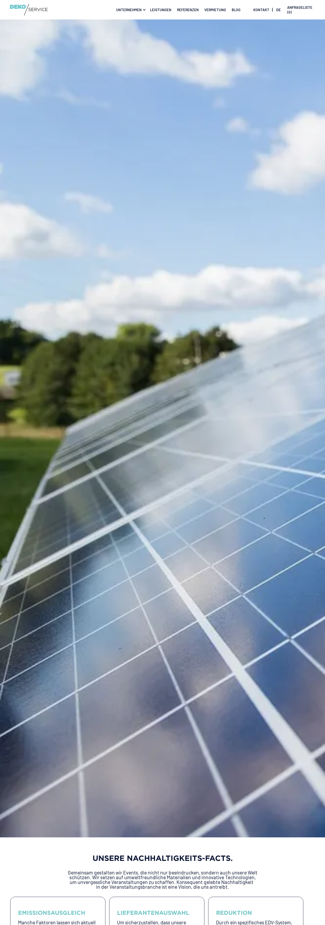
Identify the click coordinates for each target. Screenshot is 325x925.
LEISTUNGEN (160, 10)
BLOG (236, 10)
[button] (130, 10)
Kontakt (261, 10)
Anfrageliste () (299, 9)
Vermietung (215, 10)
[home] (29, 9)
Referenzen (188, 10)
